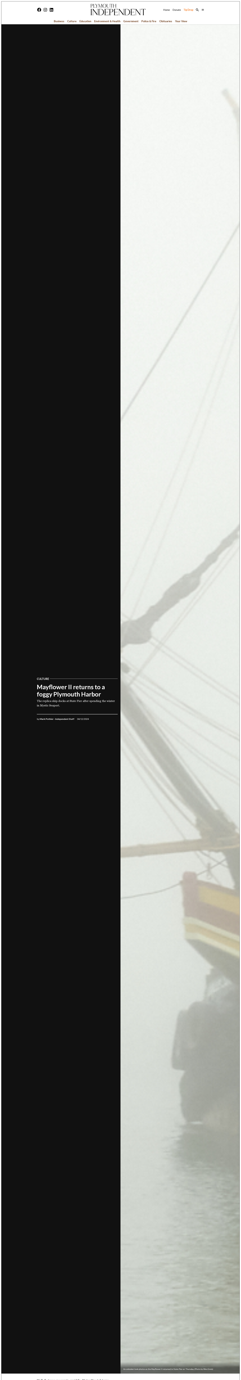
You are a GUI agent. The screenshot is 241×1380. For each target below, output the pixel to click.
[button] (120, 690)
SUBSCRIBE (121, 1368)
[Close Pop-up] (155, 1340)
